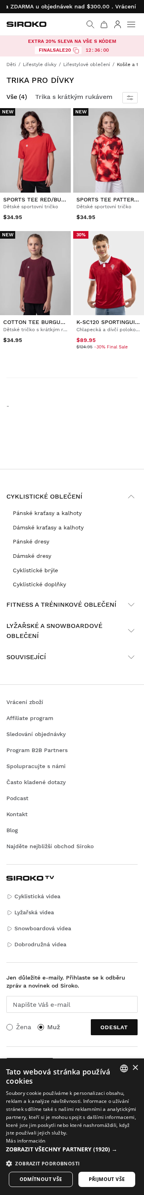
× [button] (135, 1068)
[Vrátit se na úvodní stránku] (26, 24)
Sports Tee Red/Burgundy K (46, 199)
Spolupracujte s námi (36, 766)
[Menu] (131, 24)
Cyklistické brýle (35, 570)
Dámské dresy (32, 556)
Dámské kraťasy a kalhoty (48, 527)
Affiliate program (29, 718)
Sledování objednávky (36, 734)
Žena (23, 1027)
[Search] (90, 24)
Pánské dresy (31, 541)
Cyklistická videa (37, 896)
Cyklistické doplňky (39, 584)
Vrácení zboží (24, 702)
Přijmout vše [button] (107, 1179)
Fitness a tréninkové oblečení (61, 604)
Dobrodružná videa (40, 944)
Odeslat (114, 1027)
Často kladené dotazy (36, 782)
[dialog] (72, 1126)
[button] (72, 1149)
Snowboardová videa (42, 928)
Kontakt (17, 814)
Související (26, 657)
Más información (26, 1140)
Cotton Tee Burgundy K (40, 322)
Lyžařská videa (34, 912)
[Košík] (104, 24)
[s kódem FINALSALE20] (76, 50)
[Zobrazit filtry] (130, 97)
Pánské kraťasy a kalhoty (47, 513)
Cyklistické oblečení (44, 496)
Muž (53, 1027)
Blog (12, 830)
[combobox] (124, 1068)
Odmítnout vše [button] (41, 1179)
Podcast (17, 798)
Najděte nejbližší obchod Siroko (50, 846)
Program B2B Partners (37, 750)
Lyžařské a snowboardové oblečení (54, 631)
